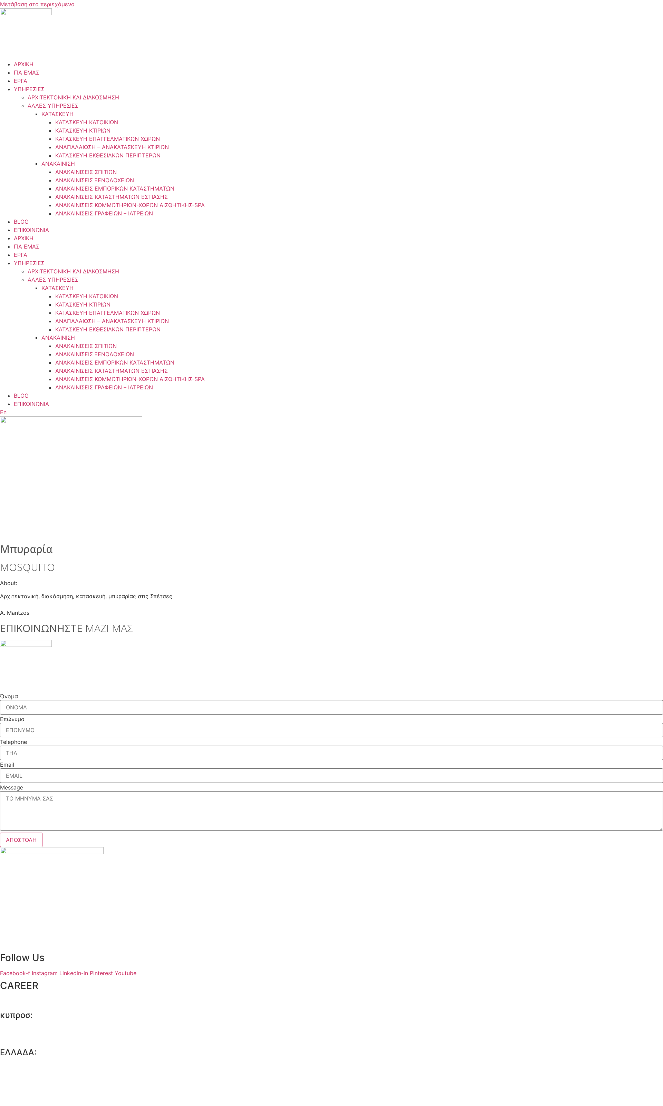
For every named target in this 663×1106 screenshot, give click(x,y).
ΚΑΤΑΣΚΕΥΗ (57, 113)
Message (11, 787)
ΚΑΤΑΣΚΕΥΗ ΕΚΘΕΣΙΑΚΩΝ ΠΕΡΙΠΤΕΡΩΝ (108, 155)
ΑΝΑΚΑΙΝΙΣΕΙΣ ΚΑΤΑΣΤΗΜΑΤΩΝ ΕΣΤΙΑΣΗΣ (111, 196)
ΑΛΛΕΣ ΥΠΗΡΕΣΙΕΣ (53, 105)
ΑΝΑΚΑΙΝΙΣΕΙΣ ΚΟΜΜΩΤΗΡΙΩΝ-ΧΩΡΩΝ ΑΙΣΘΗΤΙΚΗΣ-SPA (130, 205)
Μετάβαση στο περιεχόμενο (37, 4)
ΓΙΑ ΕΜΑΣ (26, 72)
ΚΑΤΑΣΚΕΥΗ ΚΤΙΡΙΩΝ (82, 130)
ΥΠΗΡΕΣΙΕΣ (29, 89)
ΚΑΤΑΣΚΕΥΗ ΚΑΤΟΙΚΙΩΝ (86, 122)
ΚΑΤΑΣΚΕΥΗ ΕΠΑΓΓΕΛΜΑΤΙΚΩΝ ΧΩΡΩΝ (107, 138)
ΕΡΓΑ (20, 80)
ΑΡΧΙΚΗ (23, 64)
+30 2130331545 (34, 1075)
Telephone (13, 742)
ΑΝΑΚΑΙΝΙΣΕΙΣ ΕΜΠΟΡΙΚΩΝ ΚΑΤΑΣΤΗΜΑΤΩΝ (114, 188)
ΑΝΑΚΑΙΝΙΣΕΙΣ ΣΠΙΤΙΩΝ (86, 171)
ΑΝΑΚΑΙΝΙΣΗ (58, 163)
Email (7, 764)
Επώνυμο (12, 719)
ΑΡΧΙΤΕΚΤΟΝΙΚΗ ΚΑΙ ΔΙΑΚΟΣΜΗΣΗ (73, 97)
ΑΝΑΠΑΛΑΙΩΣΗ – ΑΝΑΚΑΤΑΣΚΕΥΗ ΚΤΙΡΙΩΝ (112, 147)
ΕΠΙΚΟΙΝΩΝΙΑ (31, 229)
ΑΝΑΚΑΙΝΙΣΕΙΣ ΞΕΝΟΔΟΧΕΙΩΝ (94, 180)
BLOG (21, 221)
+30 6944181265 (35, 1097)
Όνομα (9, 696)
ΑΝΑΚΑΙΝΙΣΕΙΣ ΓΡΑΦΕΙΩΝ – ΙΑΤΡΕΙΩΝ (104, 213)
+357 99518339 (33, 1038)
